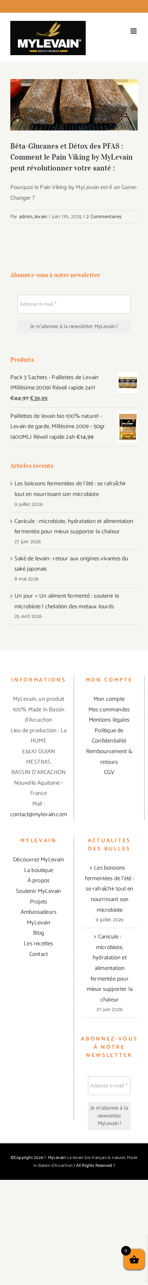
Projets (38, 902)
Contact (38, 954)
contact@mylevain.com (38, 814)
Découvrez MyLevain (38, 859)
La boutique (38, 870)
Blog (38, 933)
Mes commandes (109, 709)
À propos (39, 880)
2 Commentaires (103, 216)
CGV (109, 772)
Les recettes (38, 943)
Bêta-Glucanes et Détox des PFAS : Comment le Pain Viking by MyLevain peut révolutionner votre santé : (74, 90)
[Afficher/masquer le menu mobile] (134, 31)
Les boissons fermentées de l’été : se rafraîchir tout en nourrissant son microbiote (109, 888)
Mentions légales (109, 720)
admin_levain (33, 216)
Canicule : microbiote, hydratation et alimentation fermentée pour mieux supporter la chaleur (110, 968)
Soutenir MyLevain (38, 891)
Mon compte (109, 699)
